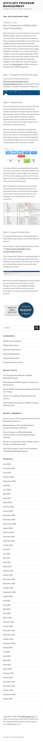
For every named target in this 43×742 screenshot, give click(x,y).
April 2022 (7, 464)
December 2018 (9, 515)
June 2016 (7, 605)
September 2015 (9, 643)
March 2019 (7, 502)
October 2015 (8, 639)
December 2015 (9, 630)
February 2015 (8, 673)
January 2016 (8, 626)
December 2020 (9, 468)
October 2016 (8, 588)
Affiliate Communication (12, 341)
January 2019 (8, 511)
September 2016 (9, 592)
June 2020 (7, 473)
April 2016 (7, 613)
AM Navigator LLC (27, 716)
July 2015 (6, 652)
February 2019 (8, 507)
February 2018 (8, 532)
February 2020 (8, 477)
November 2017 (9, 541)
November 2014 (9, 686)
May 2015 (6, 660)
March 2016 (7, 618)
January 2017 (8, 575)
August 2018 (8, 528)
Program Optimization (11, 358)
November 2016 (9, 584)
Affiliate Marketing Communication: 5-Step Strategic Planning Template (19, 434)
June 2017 (7, 554)
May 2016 (6, 609)
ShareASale (16, 64)
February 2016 (8, 622)
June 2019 (7, 490)
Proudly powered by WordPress (13, 737)
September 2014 (9, 694)
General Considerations (12, 350)
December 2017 (9, 537)
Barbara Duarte (8, 425)
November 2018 (9, 520)
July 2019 (6, 485)
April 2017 (7, 562)
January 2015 (8, 677)
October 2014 (8, 690)
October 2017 (8, 545)
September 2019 (9, 481)
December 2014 (9, 682)
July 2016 (6, 601)
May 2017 (6, 558)
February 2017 (8, 571)
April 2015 (7, 665)
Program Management (11, 354)
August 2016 (8, 596)
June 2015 (7, 656)
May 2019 (6, 494)
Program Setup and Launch (13, 362)
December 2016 (9, 579)
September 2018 (9, 524)
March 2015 (7, 669)
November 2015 (9, 635)
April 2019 (7, 498)
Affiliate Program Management (18, 5)
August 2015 (8, 648)
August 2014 (8, 699)
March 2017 (7, 567)
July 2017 (6, 549)
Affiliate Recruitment (11, 345)
